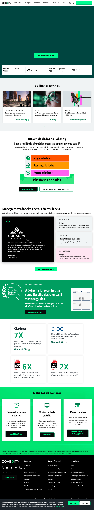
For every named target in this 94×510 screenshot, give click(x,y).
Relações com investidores (32, 476)
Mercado (50, 479)
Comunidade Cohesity (77, 486)
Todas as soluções (76, 479)
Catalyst (49, 489)
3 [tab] (50, 126)
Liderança (27, 469)
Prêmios (26, 482)
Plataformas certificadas (78, 482)
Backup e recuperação (77, 472)
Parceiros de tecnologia (54, 469)
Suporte (73, 465)
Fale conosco (9, 478)
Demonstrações (52, 486)
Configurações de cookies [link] (76, 499)
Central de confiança (53, 482)
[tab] (74, 224)
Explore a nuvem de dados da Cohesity (56, 189)
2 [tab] (47, 126)
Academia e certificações (54, 476)
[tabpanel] (47, 42)
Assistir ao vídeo (28, 189)
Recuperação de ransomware (79, 476)
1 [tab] (44, 126)
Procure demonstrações (16, 434)
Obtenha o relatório (35, 312)
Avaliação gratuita (84, 3)
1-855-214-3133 (6, 472)
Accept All (73, 503)
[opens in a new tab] (3, 467)
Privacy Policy (59, 506)
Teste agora (47, 435)
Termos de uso (35, 499)
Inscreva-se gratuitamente (15, 55)
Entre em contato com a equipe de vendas (77, 433)
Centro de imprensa (30, 472)
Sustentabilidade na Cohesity (33, 489)
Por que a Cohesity (52, 465)
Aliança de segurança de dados (56, 472)
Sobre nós (27, 465)
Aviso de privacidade (46, 499)
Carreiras (27, 479)
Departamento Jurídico (61, 499)
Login (63, 3)
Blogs (72, 469)
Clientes (26, 486)
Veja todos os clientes (46, 269)
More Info (85, 503)
